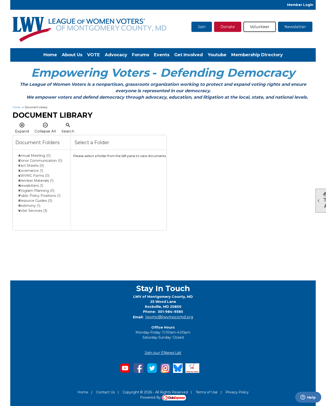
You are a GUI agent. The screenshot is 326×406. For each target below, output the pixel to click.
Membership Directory (257, 54)
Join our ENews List (163, 352)
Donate (228, 27)
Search (68, 127)
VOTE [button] (93, 54)
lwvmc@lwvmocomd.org (169, 317)
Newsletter (295, 27)
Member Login (300, 5)
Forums (140, 54)
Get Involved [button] (188, 54)
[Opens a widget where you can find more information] (308, 398)
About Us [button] (72, 54)
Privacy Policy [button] (237, 392)
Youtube (217, 54)
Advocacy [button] (116, 54)
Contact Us (105, 392)
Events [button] (161, 54)
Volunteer (259, 27)
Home (50, 54)
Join (201, 27)
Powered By (151, 397)
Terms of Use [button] (207, 392)
